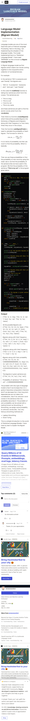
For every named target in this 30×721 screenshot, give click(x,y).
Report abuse (20, 534)
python (19, 38)
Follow (15, 593)
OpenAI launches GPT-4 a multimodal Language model (12, 638)
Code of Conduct (10, 534)
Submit (7, 505)
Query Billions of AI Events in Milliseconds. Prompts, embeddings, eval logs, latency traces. (14, 457)
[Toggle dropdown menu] (27, 433)
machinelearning (7, 38)
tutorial (4, 41)
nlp (15, 38)
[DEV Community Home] (6, 2)
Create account (23, 2)
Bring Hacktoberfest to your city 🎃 (13, 561)
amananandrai (9, 19)
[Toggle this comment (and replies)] (2, 514)
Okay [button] (4, 718)
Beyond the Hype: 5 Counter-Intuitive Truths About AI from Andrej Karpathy (14, 619)
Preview (15, 505)
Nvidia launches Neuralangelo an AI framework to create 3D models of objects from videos (14, 629)
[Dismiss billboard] (27, 681)
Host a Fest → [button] (7, 578)
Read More (5, 487)
